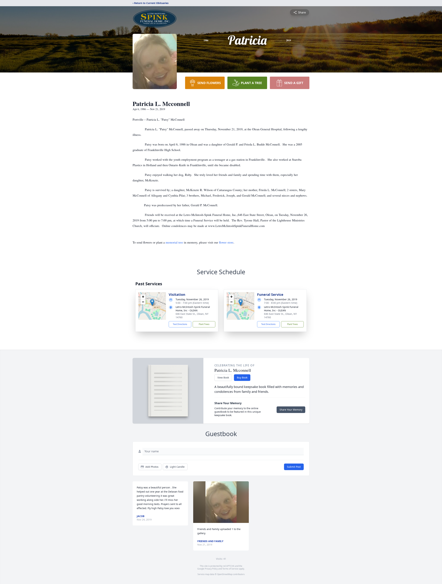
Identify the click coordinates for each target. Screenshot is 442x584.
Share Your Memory (291, 409)
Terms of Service (230, 568)
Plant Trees (204, 324)
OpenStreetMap (224, 574)
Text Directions (180, 324)
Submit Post (294, 466)
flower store (226, 242)
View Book (223, 377)
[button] (152, 302)
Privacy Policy (211, 568)
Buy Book (242, 377)
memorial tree (174, 242)
